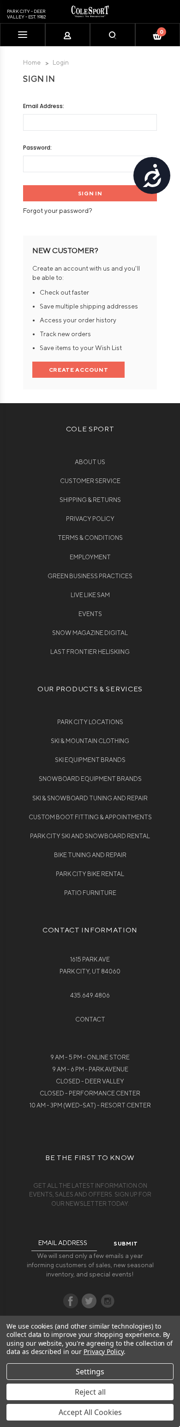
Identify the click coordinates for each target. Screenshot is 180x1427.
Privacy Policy (90, 518)
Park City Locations (90, 722)
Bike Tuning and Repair (90, 855)
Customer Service (90, 481)
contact (90, 1019)
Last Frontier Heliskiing (90, 651)
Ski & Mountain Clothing (90, 741)
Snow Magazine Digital (90, 632)
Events (90, 614)
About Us (90, 462)
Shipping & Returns (90, 499)
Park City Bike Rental (90, 874)
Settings (90, 1372)
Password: (37, 147)
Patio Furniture (90, 892)
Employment (90, 557)
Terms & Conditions (90, 537)
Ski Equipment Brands (90, 759)
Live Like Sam (90, 595)
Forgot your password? (57, 210)
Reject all (90, 1392)
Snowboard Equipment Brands (90, 778)
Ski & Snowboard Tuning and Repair (90, 798)
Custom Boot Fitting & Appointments (90, 817)
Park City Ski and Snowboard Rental (90, 836)
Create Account (78, 369)
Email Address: (43, 106)
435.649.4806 (90, 995)
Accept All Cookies (90, 1412)
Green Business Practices (90, 576)
